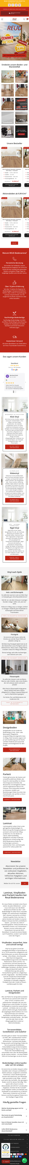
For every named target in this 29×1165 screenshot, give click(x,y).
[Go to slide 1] (13, 392)
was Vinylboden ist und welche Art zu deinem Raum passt (14, 1091)
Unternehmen (14, 1147)
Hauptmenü (14, 1143)
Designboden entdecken (14, 749)
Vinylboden (23, 913)
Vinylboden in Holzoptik (11, 980)
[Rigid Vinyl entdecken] (14, 535)
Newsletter (14, 1151)
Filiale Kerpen (14, 1135)
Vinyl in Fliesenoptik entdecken (14, 703)
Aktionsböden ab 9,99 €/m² (10, 1086)
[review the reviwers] (6, 380)
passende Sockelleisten (17, 1045)
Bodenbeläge (6, 911)
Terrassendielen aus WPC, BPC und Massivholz (15, 1036)
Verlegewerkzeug (7, 1049)
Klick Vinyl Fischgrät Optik (12, 644)
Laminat (14, 915)
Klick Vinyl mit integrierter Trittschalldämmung (12, 959)
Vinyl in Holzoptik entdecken (14, 616)
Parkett (5, 917)
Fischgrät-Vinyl (7, 982)
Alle (14, 243)
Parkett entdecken (12, 799)
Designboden (5, 1017)
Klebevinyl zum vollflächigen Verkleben (14, 966)
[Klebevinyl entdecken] (14, 479)
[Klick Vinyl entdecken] (14, 425)
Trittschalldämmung (8, 1047)
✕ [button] (9, 1144)
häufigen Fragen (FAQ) (16, 1097)
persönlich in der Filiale (13, 1078)
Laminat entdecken (12, 852)
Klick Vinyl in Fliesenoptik (10, 688)
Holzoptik (15, 1002)
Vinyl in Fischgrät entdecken (14, 658)
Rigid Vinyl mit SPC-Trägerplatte (14, 974)
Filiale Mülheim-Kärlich (14, 1139)
